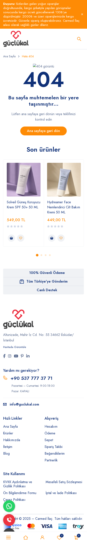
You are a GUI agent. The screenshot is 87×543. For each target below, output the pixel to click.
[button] (11, 238)
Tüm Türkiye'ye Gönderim (47, 281)
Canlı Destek (47, 290)
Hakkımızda (11, 440)
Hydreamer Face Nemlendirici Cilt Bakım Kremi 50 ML (63, 207)
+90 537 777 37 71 (31, 378)
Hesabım (51, 426)
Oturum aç (42, 537)
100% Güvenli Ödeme (47, 272)
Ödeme (50, 433)
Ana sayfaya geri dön (43, 130)
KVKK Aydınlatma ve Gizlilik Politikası (17, 484)
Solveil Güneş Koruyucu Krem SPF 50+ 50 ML (23, 205)
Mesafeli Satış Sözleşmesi (64, 482)
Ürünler (8, 433)
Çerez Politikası (14, 499)
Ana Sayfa (9, 56)
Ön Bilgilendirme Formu (19, 492)
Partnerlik (51, 460)
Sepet (49, 440)
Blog (6, 453)
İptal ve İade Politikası (61, 492)
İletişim (7, 446)
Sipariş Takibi (54, 446)
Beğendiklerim (61, 535)
